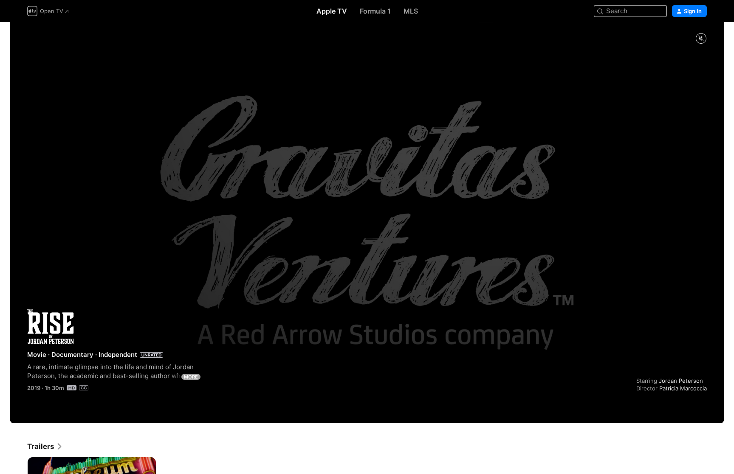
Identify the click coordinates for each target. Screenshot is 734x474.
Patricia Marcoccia (683, 388)
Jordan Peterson (681, 380)
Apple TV (331, 11)
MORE (191, 377)
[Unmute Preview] (701, 38)
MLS (411, 11)
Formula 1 (375, 11)
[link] (45, 446)
